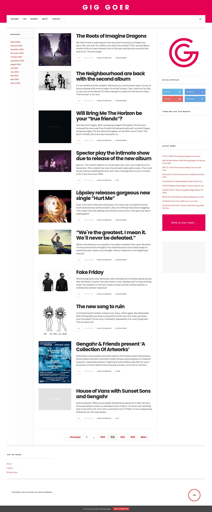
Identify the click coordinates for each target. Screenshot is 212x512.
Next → (145, 437)
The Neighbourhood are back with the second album (110, 76)
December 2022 (16, 49)
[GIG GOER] (106, 7)
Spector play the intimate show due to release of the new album (113, 155)
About (45, 19)
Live (24, 19)
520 (102, 437)
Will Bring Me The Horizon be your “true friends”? (109, 116)
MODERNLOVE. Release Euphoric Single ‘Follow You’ (182, 181)
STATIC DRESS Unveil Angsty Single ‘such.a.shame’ (181, 156)
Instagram (190, 99)
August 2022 (15, 64)
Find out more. (105, 509)
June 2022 (14, 72)
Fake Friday (89, 272)
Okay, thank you (121, 509)
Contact (56, 19)
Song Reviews (121, 57)
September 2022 (17, 60)
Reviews (34, 19)
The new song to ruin (100, 306)
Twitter (167, 92)
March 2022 (15, 83)
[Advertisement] (183, 257)
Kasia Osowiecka (104, 57)
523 (133, 437)
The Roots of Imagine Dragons (111, 35)
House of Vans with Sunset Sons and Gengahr (113, 394)
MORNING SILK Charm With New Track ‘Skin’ (180, 201)
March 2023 (15, 42)
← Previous (74, 437)
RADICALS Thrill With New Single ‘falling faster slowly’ (183, 197)
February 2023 (16, 46)
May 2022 (14, 75)
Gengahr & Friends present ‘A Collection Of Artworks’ (110, 346)
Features (15, 19)
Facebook (190, 92)
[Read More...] (79, 58)
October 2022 (16, 57)
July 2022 (14, 68)
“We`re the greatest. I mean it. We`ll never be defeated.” (111, 235)
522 (122, 437)
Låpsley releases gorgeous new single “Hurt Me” (113, 195)
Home (118, 371)
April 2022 (14, 79)
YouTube (167, 99)
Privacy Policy (12, 472)
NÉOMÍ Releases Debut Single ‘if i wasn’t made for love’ (183, 186)
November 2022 (17, 53)
